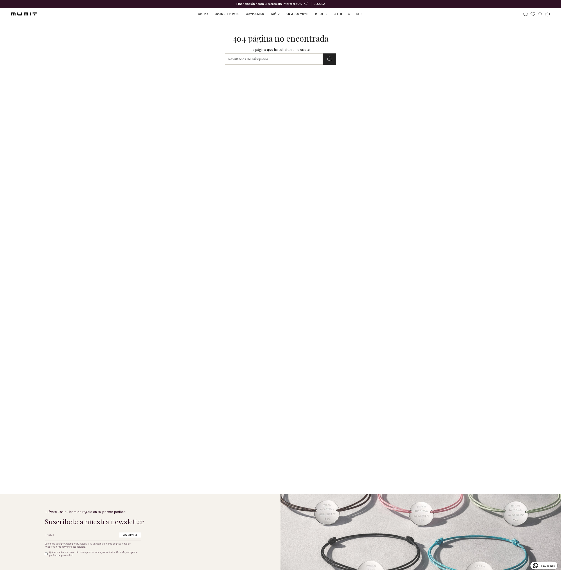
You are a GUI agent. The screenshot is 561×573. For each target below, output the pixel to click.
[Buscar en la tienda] (329, 59)
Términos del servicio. (73, 546)
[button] (202, 14)
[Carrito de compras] (540, 14)
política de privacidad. (61, 555)
